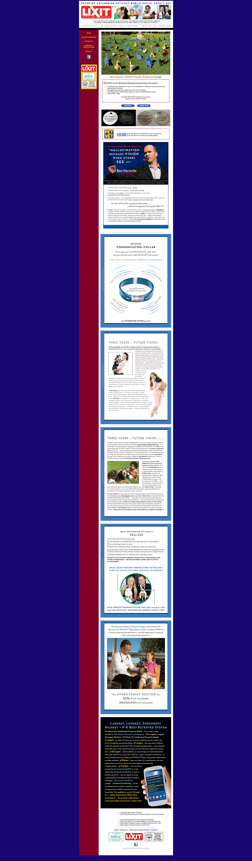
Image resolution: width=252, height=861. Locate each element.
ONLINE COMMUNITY (88, 37)
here (159, 77)
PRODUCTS (89, 41)
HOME (89, 33)
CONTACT (88, 51)
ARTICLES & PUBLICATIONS (88, 46)
